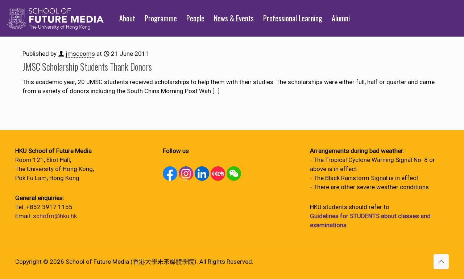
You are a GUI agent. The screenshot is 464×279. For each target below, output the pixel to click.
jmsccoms (80, 53)
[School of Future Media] (55, 18)
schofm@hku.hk (55, 216)
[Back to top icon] (441, 261)
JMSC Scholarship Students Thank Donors (87, 66)
